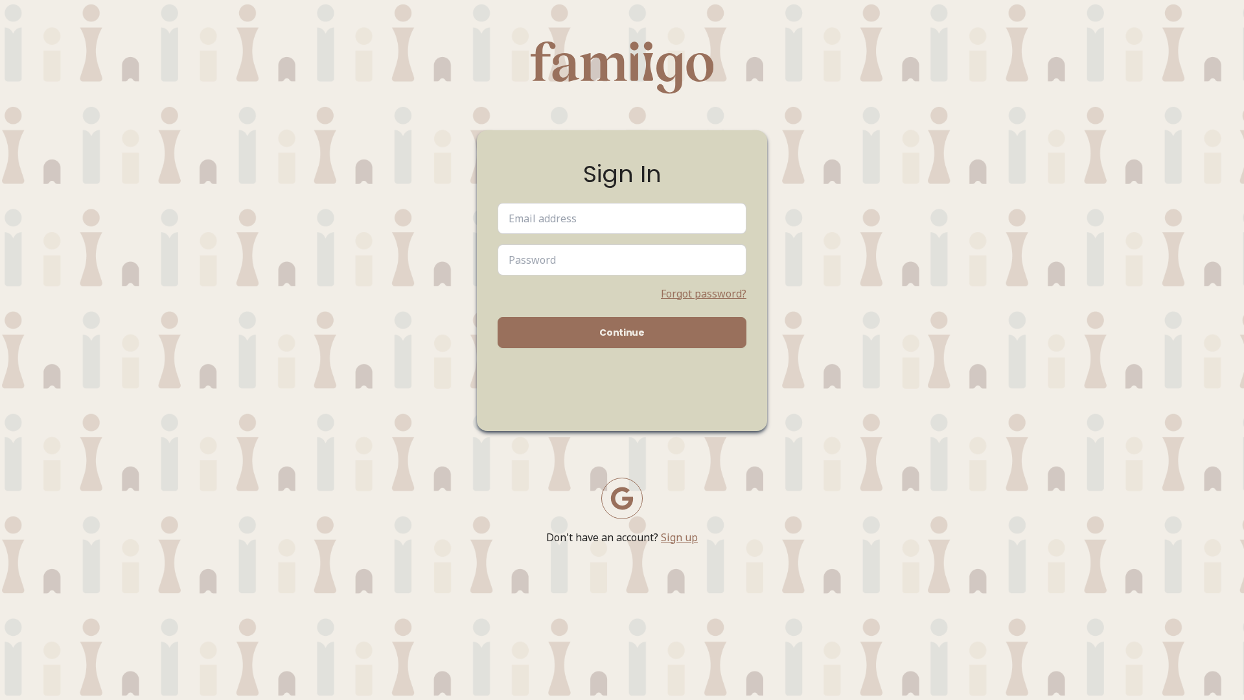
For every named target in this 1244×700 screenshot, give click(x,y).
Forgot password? (703, 293)
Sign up (679, 537)
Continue (621, 332)
